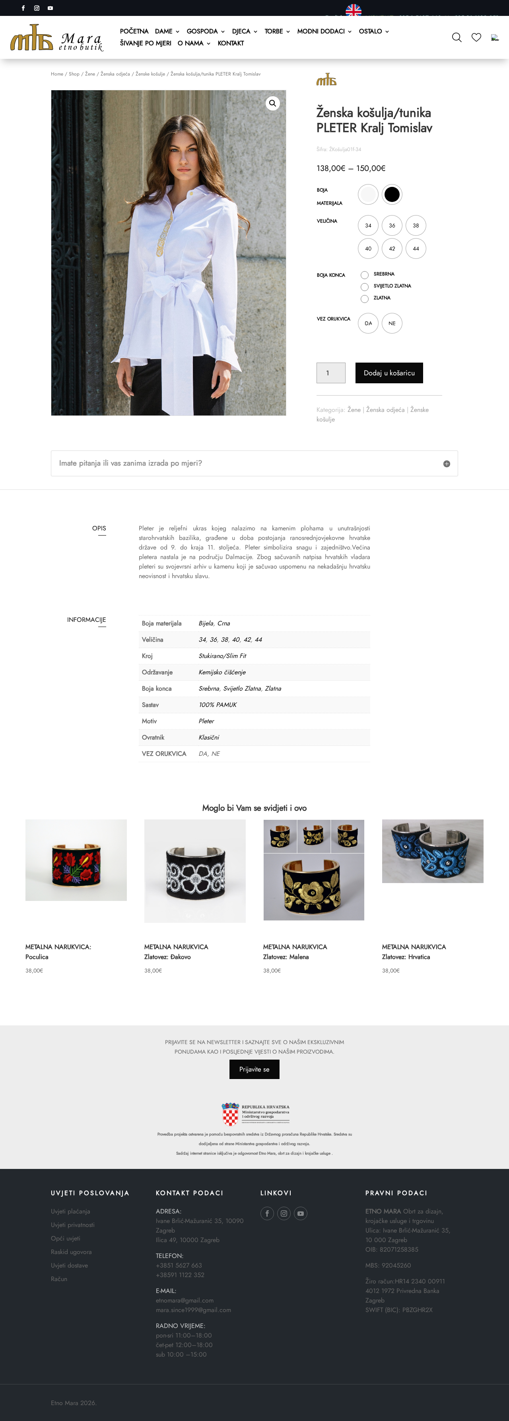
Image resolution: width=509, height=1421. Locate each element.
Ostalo (370, 32)
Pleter (206, 721)
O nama (191, 44)
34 (202, 639)
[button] (273, 103)
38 (224, 639)
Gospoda (202, 32)
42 (247, 639)
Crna (223, 623)
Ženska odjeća (115, 74)
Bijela (205, 623)
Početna (134, 32)
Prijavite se (254, 1069)
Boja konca (331, 275)
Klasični (208, 737)
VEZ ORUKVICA (333, 318)
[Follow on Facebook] (23, 8)
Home (57, 74)
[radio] (368, 194)
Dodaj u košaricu (389, 373)
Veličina (327, 221)
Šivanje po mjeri (145, 44)
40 (235, 639)
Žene (90, 74)
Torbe (274, 32)
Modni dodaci (321, 32)
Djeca (241, 32)
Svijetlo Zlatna (242, 688)
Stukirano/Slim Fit (222, 655)
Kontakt (231, 44)
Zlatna (273, 688)
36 (213, 639)
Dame (164, 32)
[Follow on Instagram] (36, 8)
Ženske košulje (150, 74)
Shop (74, 74)
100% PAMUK (217, 704)
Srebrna (208, 688)
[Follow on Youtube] (50, 8)
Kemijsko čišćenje (221, 672)
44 (258, 639)
